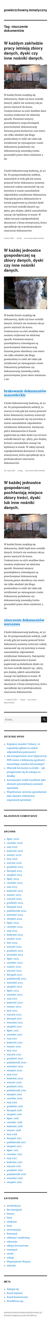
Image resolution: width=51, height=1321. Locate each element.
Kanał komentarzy (17, 1297)
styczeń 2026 (14, 862)
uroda (10, 1253)
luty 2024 (12, 942)
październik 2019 (16, 1090)
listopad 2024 (14, 906)
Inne (9, 1225)
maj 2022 (12, 998)
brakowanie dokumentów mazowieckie (25, 393)
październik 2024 (16, 910)
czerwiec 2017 (14, 1154)
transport (12, 1249)
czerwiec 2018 (14, 1122)
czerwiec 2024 (15, 926)
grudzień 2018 (15, 1106)
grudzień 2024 (15, 902)
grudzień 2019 (15, 1086)
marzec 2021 (14, 1046)
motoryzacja (14, 1229)
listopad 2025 (14, 870)
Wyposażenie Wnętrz (19, 1261)
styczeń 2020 (14, 1082)
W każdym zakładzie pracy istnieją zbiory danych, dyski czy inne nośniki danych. (23, 50)
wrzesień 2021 (15, 1022)
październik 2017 (16, 1142)
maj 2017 (12, 1158)
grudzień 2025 (15, 866)
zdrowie (11, 1265)
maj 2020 (12, 1074)
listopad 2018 (14, 1110)
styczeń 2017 (14, 1166)
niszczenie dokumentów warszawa (24, 622)
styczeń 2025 (14, 898)
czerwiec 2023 (15, 962)
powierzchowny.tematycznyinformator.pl (23, 1312)
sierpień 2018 (14, 1114)
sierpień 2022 (14, 986)
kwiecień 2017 (14, 1162)
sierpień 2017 (14, 1146)
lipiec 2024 (13, 922)
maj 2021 (12, 1038)
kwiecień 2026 (15, 850)
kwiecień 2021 (15, 1042)
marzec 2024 (14, 938)
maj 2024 (12, 930)
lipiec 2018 (13, 1118)
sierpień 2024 (14, 918)
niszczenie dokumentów (34, 238)
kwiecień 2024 (15, 934)
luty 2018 (12, 1134)
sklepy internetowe (17, 1245)
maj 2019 (12, 1102)
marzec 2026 (14, 854)
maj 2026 (12, 847)
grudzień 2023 (15, 950)
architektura (14, 1205)
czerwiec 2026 (15, 843)
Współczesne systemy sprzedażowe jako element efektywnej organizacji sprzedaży (27, 795)
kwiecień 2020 (15, 1078)
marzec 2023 (14, 966)
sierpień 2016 (14, 1182)
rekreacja (12, 1241)
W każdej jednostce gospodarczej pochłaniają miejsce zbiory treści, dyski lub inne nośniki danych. (23, 494)
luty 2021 (12, 1050)
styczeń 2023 (14, 970)
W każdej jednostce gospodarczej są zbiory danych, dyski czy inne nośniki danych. (23, 260)
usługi (18, 238)
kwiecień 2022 (15, 1002)
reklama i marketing (18, 1237)
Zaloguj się (13, 1289)
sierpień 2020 (14, 1070)
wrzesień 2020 (15, 1066)
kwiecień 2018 (15, 1126)
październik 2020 (16, 1062)
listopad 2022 (14, 974)
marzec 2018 (14, 1130)
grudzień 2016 (15, 1170)
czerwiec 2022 (15, 994)
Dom (9, 1217)
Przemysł (12, 1233)
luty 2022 (12, 1010)
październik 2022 (16, 978)
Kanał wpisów (14, 1293)
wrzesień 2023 (15, 954)
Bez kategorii (14, 1209)
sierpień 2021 (14, 1026)
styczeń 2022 (14, 1014)
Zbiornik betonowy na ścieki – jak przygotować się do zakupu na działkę (26, 772)
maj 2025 (12, 886)
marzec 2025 (14, 894)
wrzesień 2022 (15, 982)
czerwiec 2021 (14, 1034)
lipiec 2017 (12, 1150)
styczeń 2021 (14, 1054)
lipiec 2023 (13, 958)
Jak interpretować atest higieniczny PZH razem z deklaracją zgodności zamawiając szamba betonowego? (27, 760)
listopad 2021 (14, 1018)
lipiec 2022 (13, 990)
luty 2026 (12, 858)
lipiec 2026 (13, 839)
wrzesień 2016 (15, 1178)
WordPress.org (15, 1301)
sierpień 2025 (14, 874)
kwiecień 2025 (15, 890)
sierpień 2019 (14, 1094)
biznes (10, 1213)
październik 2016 (16, 1174)
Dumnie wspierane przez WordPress (20, 1315)
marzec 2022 (14, 1006)
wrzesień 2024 (15, 914)
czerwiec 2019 (14, 1098)
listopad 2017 (14, 1138)
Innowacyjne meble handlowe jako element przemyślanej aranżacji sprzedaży (26, 784)
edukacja (12, 1221)
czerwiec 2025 (15, 882)
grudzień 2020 (15, 1058)
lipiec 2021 (13, 1030)
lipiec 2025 (13, 878)
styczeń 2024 (14, 946)
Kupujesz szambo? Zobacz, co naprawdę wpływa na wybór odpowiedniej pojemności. (23, 748)
